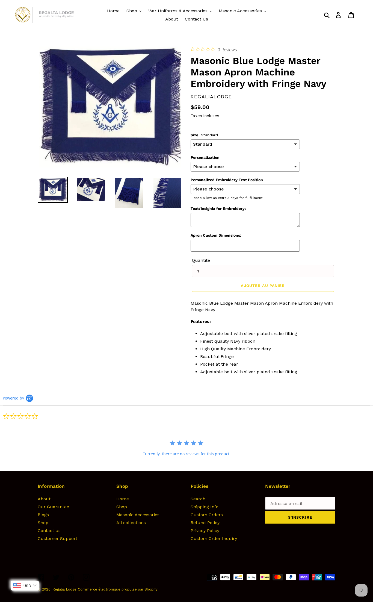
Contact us (49, 530)
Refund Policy (205, 522)
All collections (131, 522)
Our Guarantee (53, 506)
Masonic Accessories (137, 514)
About (44, 498)
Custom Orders (207, 514)
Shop (43, 522)
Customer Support (57, 538)
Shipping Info (204, 506)
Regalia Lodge (64, 589)
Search (198, 498)
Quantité (201, 260)
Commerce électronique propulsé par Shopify (118, 589)
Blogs (43, 514)
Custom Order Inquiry (214, 538)
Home (122, 498)
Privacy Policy (205, 530)
